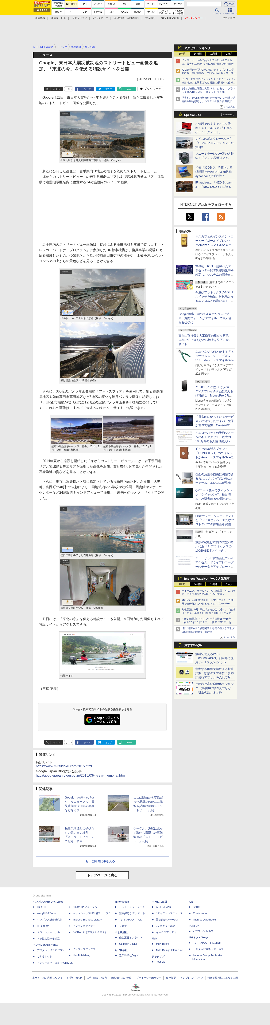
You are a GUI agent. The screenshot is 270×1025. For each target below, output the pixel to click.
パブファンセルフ (203, 931)
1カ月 (229, 53)
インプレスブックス (84, 949)
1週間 (213, 53)
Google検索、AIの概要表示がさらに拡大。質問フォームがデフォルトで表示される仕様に (205, 318)
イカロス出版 (159, 901)
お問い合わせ (74, 977)
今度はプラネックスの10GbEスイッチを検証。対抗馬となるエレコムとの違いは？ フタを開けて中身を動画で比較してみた (214, 301)
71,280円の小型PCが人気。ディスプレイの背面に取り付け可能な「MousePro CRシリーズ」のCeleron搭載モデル (214, 395)
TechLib (160, 961)
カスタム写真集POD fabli (208, 949)
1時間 (182, 53)
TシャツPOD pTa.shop (207, 942)
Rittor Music (122, 901)
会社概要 (171, 977)
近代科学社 (121, 950)
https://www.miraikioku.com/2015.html (64, 766)
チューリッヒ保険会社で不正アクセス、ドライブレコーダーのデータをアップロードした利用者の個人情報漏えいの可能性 (214, 566)
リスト (68, 89)
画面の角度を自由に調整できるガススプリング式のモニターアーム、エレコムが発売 (214, 478)
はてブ (108, 89)
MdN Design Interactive (169, 950)
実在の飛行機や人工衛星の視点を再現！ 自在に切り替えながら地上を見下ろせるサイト (205, 340)
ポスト (56, 89)
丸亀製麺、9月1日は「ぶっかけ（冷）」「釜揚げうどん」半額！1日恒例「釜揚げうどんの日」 (208, 613)
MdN (154, 938)
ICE (191, 901)
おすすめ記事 (193, 645)
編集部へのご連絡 (121, 977)
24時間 (198, 53)
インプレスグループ (191, 977)
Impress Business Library (87, 919)
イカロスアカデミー (167, 932)
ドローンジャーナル (48, 932)
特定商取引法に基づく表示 (223, 977)
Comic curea (200, 913)
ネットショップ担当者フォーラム (92, 913)
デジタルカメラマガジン (51, 950)
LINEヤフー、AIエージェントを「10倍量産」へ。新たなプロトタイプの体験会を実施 (214, 520)
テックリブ (158, 956)
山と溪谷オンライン (130, 937)
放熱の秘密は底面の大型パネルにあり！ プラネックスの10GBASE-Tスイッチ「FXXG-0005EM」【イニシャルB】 (208, 92)
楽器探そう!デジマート (132, 913)
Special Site (192, 115)
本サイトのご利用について (47, 977)
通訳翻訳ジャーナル (167, 919)
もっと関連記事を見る (100, 861)
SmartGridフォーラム (85, 907)
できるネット (44, 956)
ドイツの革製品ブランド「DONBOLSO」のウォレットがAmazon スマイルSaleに (214, 453)
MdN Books (162, 943)
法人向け (150, 18)
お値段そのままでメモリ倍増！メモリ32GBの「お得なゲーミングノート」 (213, 128)
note (129, 89)
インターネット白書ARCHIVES (55, 962)
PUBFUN (194, 926)
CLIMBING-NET (128, 943)
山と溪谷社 (121, 932)
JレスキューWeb (165, 926)
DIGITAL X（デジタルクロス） (90, 932)
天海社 (197, 907)
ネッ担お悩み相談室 (48, 938)
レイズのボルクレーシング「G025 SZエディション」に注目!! (214, 143)
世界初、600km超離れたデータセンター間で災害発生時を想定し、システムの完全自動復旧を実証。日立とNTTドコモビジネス (208, 101)
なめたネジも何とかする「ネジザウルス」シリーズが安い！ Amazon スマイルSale (214, 356)
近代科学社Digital (129, 955)
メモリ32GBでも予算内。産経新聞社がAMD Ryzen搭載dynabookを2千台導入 (213, 172)
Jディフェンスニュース (169, 913)
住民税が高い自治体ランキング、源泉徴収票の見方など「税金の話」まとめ (214, 688)
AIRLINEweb (163, 907)
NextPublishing (81, 955)
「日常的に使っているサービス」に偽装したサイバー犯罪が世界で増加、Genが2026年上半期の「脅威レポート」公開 (214, 425)
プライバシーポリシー (148, 977)
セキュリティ (79, 18)
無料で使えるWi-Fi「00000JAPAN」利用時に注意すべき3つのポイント (214, 658)
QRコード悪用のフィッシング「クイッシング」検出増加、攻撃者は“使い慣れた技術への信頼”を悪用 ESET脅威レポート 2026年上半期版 (209, 83)
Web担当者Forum (47, 913)
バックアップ (100, 18)
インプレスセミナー (84, 926)
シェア (87, 89)
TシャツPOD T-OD (130, 919)
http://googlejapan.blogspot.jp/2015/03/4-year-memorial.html (81, 775)
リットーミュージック (131, 907)
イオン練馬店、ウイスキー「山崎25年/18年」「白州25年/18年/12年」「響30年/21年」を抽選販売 (208, 622)
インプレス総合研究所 (49, 919)
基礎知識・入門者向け (126, 18)
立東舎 (123, 926)
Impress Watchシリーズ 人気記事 (207, 578)
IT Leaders (43, 926)
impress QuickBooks (204, 919)
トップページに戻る (102, 875)
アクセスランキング (197, 48)
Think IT (41, 907)
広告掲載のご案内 (97, 977)
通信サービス (58, 18)
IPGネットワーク (198, 937)
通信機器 (40, 18)
